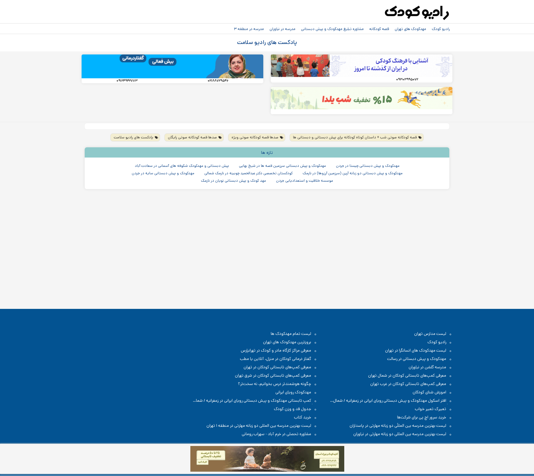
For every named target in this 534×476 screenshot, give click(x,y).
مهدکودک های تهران (410, 29)
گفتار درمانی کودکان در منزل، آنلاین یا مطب (275, 359)
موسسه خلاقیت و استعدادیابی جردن (304, 180)
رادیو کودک (441, 29)
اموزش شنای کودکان (429, 392)
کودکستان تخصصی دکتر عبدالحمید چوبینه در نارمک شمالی (248, 173)
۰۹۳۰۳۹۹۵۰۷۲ (407, 79)
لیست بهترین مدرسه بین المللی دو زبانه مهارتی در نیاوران (399, 434)
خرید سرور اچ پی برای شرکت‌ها (421, 417)
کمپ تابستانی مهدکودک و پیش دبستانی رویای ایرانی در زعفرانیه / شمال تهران (255, 401)
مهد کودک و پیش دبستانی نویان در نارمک (233, 180)
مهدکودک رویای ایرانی (293, 392)
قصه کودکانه (379, 29)
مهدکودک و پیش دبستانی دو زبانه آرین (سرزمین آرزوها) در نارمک (353, 173)
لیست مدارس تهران (430, 334)
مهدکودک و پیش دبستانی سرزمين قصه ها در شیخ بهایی (282, 165)
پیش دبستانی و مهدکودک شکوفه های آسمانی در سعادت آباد (182, 165)
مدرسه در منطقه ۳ (249, 29)
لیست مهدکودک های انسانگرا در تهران (415, 350)
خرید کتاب (302, 417)
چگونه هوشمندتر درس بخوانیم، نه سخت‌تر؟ (274, 384)
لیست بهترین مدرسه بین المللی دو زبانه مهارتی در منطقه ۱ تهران (258, 426)
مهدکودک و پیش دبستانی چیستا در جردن (368, 165)
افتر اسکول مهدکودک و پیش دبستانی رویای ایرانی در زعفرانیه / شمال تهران (392, 401)
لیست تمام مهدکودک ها (291, 334)
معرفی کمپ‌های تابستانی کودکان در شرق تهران (273, 376)
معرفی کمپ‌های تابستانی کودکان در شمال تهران (407, 376)
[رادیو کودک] (416, 13)
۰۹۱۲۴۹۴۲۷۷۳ (127, 80)
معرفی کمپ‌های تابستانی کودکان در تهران (277, 367)
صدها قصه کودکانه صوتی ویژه (254, 137)
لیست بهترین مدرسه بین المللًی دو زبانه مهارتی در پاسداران (398, 426)
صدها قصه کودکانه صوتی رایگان (192, 137)
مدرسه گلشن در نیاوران (427, 367)
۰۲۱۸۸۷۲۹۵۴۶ (218, 80)
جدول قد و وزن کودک (292, 409)
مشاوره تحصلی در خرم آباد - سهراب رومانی (276, 434)
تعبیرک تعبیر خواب (430, 409)
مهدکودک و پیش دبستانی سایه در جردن (163, 173)
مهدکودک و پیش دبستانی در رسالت (416, 359)
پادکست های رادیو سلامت (133, 137)
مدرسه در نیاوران (282, 29)
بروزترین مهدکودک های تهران (287, 342)
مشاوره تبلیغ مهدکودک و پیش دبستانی (332, 29)
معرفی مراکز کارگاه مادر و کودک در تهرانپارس (276, 350)
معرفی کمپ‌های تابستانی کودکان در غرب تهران (408, 384)
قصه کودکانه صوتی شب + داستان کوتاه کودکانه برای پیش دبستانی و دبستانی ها (355, 137)
